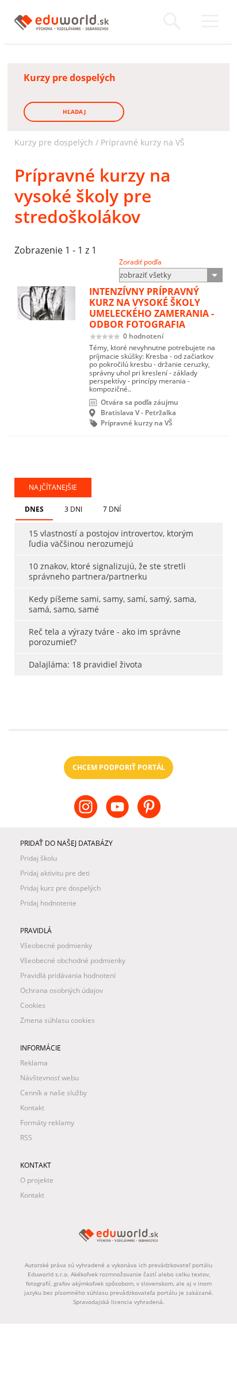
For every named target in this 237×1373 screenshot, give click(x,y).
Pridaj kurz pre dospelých (60, 888)
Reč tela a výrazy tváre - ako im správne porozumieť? (105, 636)
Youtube (119, 816)
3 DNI (73, 509)
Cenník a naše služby (53, 1093)
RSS (26, 1137)
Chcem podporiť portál (118, 767)
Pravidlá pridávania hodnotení (68, 975)
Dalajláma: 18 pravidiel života (85, 664)
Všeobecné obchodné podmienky (72, 960)
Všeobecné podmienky (56, 945)
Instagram (87, 816)
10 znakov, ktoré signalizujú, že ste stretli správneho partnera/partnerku (107, 571)
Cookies (32, 1005)
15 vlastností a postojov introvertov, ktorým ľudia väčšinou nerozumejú (111, 538)
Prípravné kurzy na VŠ (143, 142)
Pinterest (150, 816)
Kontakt (32, 1108)
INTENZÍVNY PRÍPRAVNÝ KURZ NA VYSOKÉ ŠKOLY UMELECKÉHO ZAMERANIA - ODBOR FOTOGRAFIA (151, 308)
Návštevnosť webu (49, 1078)
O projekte (36, 1180)
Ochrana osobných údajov (61, 990)
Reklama (34, 1063)
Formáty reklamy (47, 1122)
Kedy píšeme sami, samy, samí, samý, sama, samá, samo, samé (112, 604)
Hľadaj (74, 112)
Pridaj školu (38, 858)
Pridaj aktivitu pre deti (55, 873)
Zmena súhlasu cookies (57, 1020)
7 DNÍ (112, 509)
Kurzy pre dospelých (53, 142)
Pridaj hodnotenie (48, 903)
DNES (34, 509)
